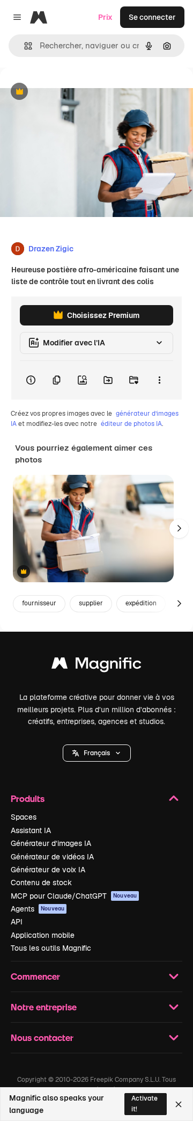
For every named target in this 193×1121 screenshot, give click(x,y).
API (17, 922)
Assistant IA (31, 830)
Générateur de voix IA (48, 869)
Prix (105, 17)
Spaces (23, 817)
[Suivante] (179, 528)
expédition (141, 603)
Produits (27, 798)
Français (97, 753)
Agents (37, 909)
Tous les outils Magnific (51, 948)
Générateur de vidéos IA (52, 857)
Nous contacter (42, 1037)
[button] (97, 753)
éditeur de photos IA (131, 424)
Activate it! (144, 1103)
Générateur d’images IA (51, 843)
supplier (91, 603)
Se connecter (152, 17)
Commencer (35, 976)
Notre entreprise (44, 1006)
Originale (71, 92)
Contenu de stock (41, 882)
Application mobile (43, 935)
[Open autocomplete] (24, 46)
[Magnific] (96, 665)
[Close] (178, 1104)
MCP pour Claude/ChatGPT (74, 896)
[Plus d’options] (159, 380)
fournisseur (39, 603)
